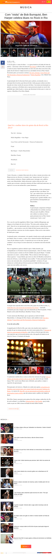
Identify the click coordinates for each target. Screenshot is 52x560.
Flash (8, 6)
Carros (30, 6)
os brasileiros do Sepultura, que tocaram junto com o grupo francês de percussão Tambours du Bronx (28, 389)
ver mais (25, 546)
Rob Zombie (38, 401)
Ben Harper (33, 66)
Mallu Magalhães (36, 74)
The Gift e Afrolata (34, 72)
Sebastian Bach (30, 401)
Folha (40, 6)
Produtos (3, 6)
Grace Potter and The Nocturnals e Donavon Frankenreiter (29, 320)
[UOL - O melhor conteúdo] (5, 2)
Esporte (46, 6)
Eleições (13, 6)
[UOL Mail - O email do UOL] (42, 2)
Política (24, 6)
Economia (35, 6)
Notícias (19, 6)
